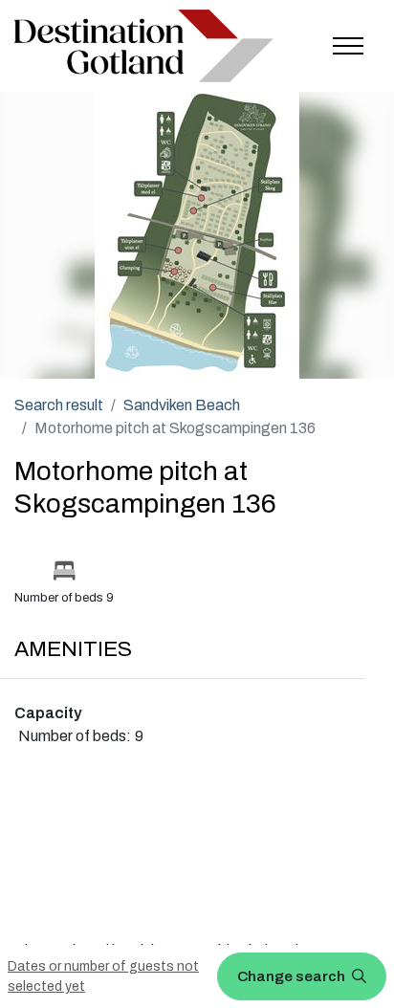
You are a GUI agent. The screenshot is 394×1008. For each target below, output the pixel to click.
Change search (292, 976)
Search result (58, 405)
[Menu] (348, 46)
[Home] (144, 46)
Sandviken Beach (181, 405)
